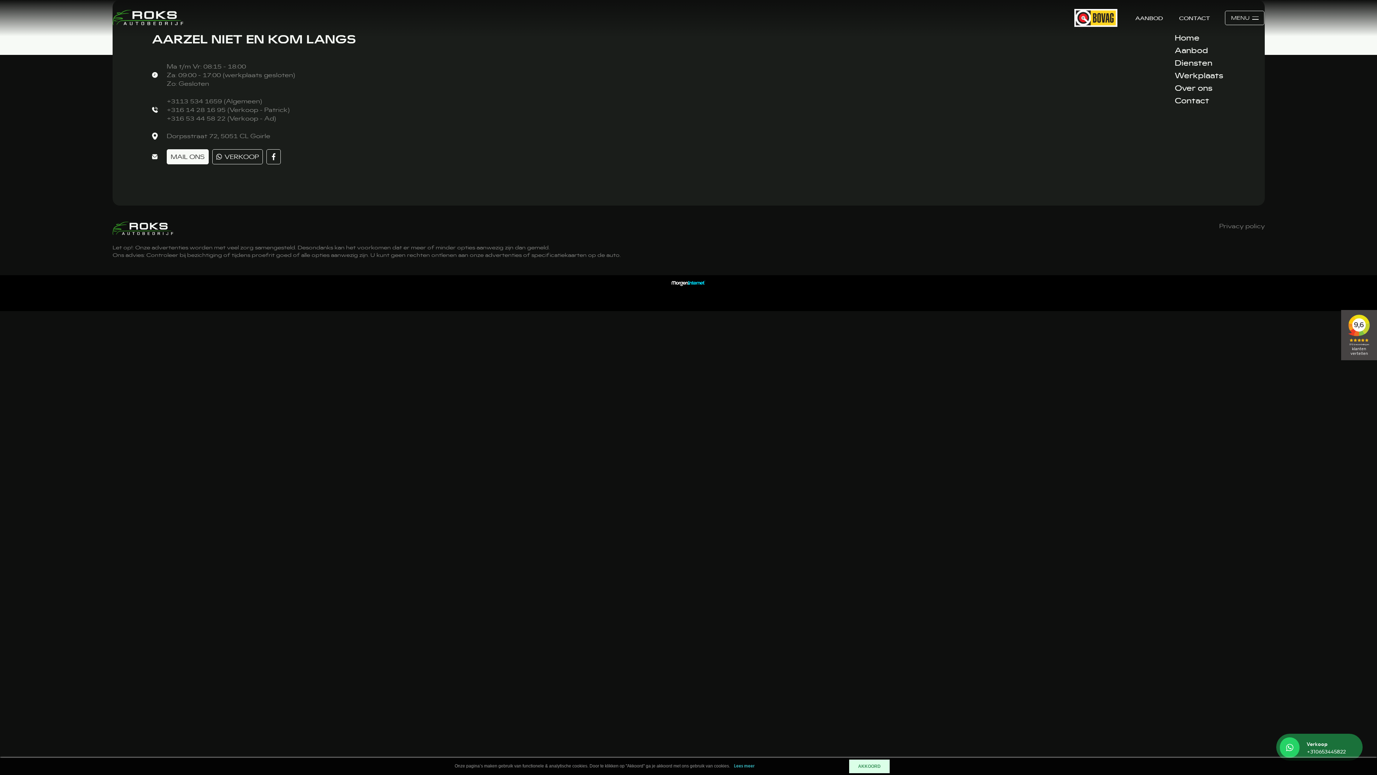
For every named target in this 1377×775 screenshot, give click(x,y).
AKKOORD (869, 766)
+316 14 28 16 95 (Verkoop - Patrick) (228, 109)
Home (1187, 37)
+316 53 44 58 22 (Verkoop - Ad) (221, 118)
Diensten (1193, 62)
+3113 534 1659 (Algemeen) (214, 101)
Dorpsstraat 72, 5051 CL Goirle (218, 136)
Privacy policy (1242, 226)
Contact (1194, 18)
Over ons (1193, 88)
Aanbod (1149, 18)
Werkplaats (1199, 75)
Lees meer (744, 766)
